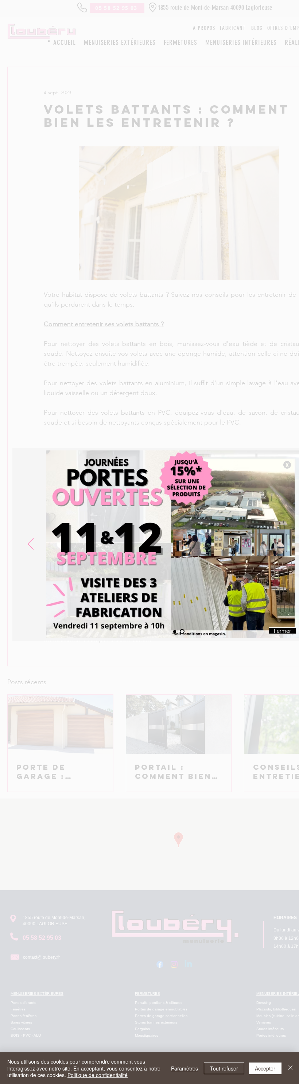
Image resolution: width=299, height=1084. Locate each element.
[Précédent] (31, 544)
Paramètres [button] (184, 1068)
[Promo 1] (175, 631)
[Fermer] (290, 1068)
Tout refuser (224, 1068)
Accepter (265, 1068)
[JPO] (183, 631)
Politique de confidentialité (97, 1075)
